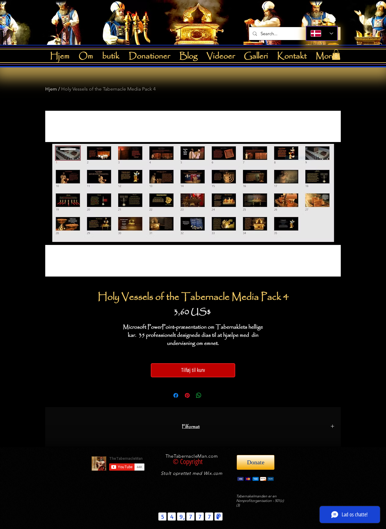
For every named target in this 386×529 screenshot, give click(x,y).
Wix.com (213, 473)
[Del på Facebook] (175, 395)
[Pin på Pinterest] (187, 395)
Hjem (51, 89)
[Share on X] (210, 395)
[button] (336, 54)
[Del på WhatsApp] (198, 395)
